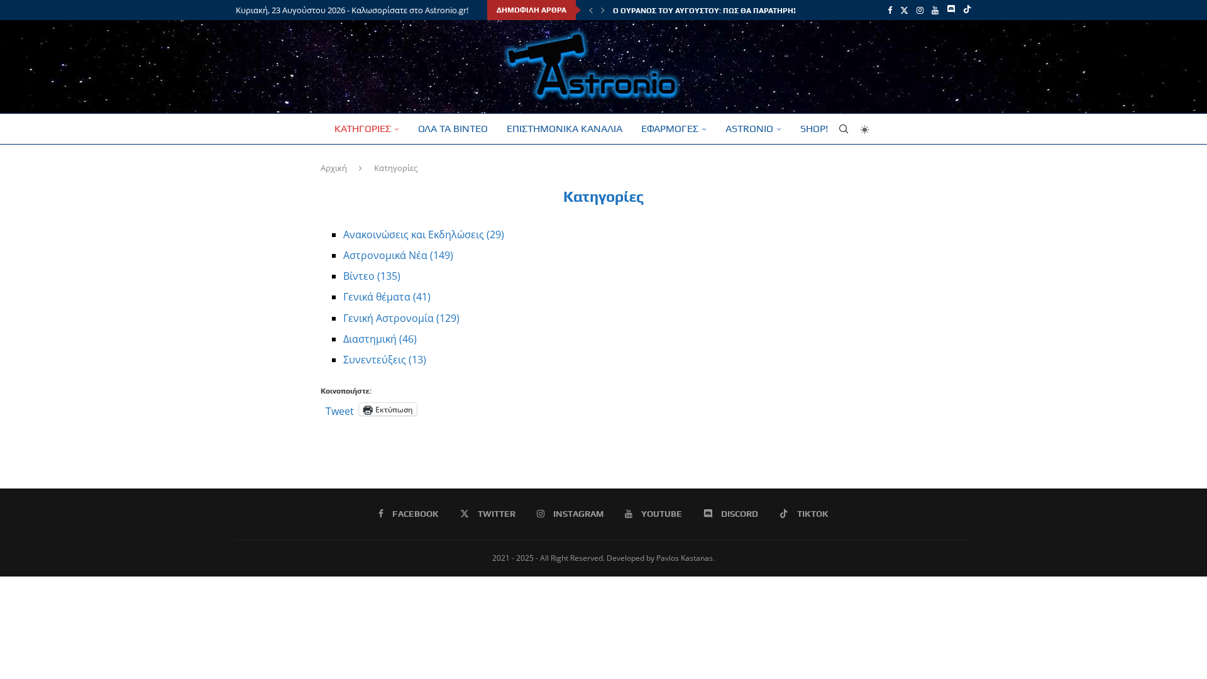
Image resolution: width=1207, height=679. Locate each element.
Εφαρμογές (669, 129)
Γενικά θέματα (387, 297)
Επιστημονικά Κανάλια (564, 129)
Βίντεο (371, 276)
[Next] (603, 10)
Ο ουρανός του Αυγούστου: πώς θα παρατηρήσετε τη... (721, 10)
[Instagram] (920, 10)
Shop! (814, 129)
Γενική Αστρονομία (401, 318)
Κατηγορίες (362, 129)
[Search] (843, 129)
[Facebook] (890, 10)
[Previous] (591, 10)
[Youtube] (935, 10)
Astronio (749, 129)
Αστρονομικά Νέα (398, 255)
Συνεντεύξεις (384, 360)
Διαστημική (380, 339)
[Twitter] (904, 10)
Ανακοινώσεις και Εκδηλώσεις (423, 234)
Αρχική (334, 168)
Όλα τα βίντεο (453, 129)
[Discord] (951, 10)
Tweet (340, 409)
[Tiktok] (967, 10)
